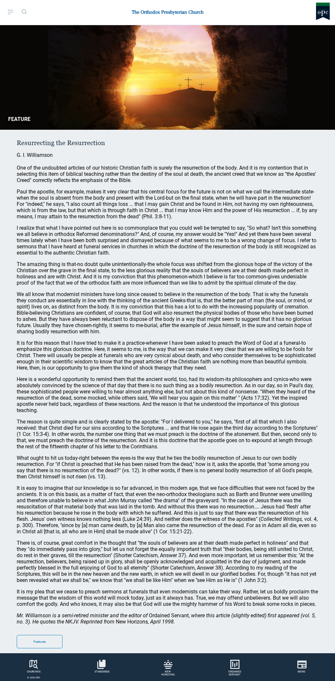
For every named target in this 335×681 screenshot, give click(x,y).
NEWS (301, 671)
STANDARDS (102, 671)
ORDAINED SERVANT (234, 673)
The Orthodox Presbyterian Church (167, 12)
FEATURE (19, 119)
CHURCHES (34, 671)
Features (39, 641)
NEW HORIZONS (168, 673)
